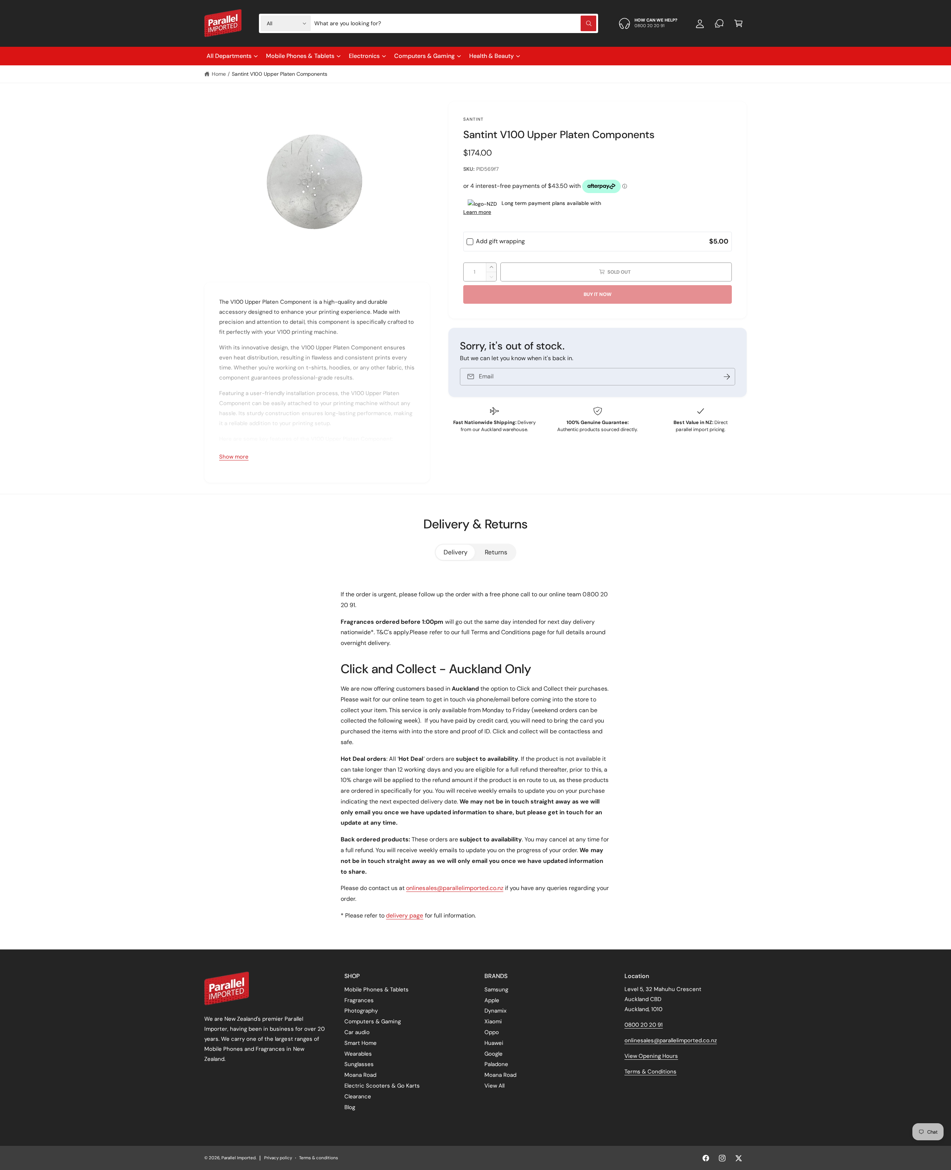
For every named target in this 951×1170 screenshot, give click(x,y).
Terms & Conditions (650, 1071)
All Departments (229, 56)
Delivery (455, 552)
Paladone (496, 1064)
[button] (738, 23)
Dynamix (495, 1010)
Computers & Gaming (424, 56)
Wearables (358, 1053)
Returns (496, 552)
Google (493, 1053)
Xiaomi (493, 1021)
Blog (349, 1107)
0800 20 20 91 (643, 1025)
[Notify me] (727, 376)
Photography (361, 1010)
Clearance (357, 1096)
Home (219, 74)
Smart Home (360, 1043)
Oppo (491, 1032)
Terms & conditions (318, 1158)
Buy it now (597, 294)
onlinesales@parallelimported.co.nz (454, 888)
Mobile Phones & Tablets (300, 56)
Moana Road (360, 1075)
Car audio (357, 1032)
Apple (491, 1000)
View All (494, 1085)
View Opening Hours (651, 1056)
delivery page (404, 915)
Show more (234, 456)
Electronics (364, 56)
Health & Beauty (491, 56)
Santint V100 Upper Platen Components (280, 74)
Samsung (496, 989)
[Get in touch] (719, 23)
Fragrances (359, 1000)
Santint (473, 119)
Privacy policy (278, 1158)
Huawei (493, 1043)
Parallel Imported (238, 1158)
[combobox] (455, 23)
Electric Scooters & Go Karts (382, 1085)
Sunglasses (359, 1064)
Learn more (477, 212)
